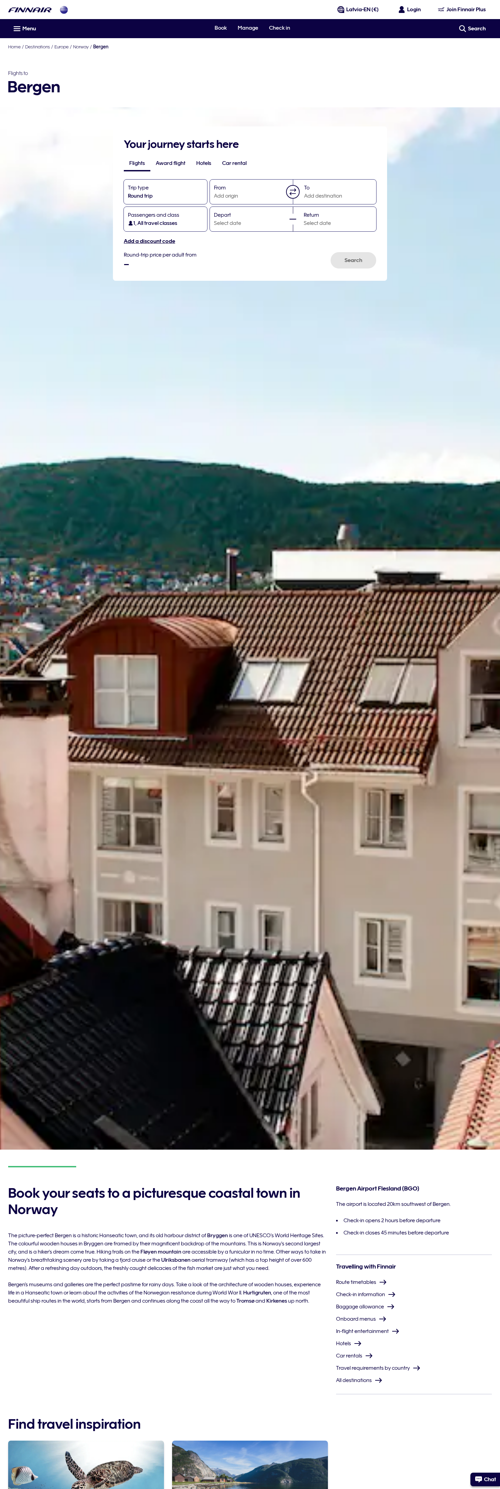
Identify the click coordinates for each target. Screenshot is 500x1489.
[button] (293, 192)
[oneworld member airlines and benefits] (64, 9)
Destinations (37, 46)
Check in (279, 28)
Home (14, 46)
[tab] (137, 163)
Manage (248, 28)
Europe (61, 46)
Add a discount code (149, 241)
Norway (81, 46)
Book (221, 28)
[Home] (30, 9)
